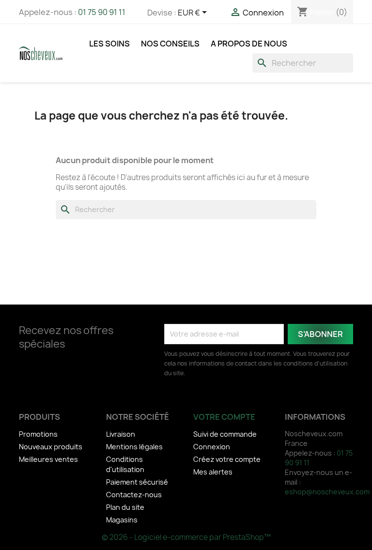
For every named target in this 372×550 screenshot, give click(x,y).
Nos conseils (170, 43)
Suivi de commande (225, 434)
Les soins (109, 43)
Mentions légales (134, 446)
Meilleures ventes (48, 459)
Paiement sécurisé (137, 482)
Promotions (38, 434)
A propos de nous (249, 43)
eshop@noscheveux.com (327, 491)
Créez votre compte (227, 459)
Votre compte (224, 417)
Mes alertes (212, 471)
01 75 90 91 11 (101, 12)
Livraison (120, 434)
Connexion (211, 446)
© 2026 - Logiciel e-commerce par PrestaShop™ (186, 537)
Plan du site (125, 507)
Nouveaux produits (50, 446)
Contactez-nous (134, 494)
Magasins (122, 519)
